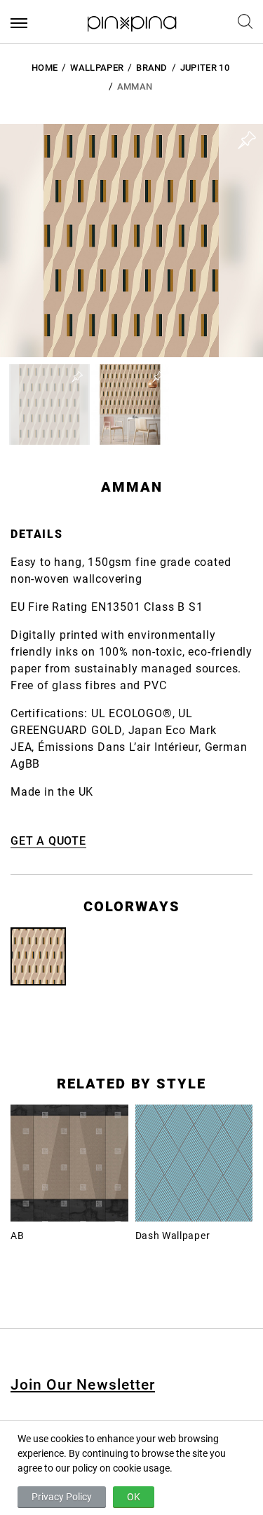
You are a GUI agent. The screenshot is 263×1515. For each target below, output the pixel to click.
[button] (49, 404)
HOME (45, 67)
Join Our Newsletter (83, 1384)
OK (133, 1496)
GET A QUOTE (48, 841)
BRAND (152, 67)
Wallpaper (96, 67)
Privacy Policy (62, 1496)
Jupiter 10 (204, 67)
